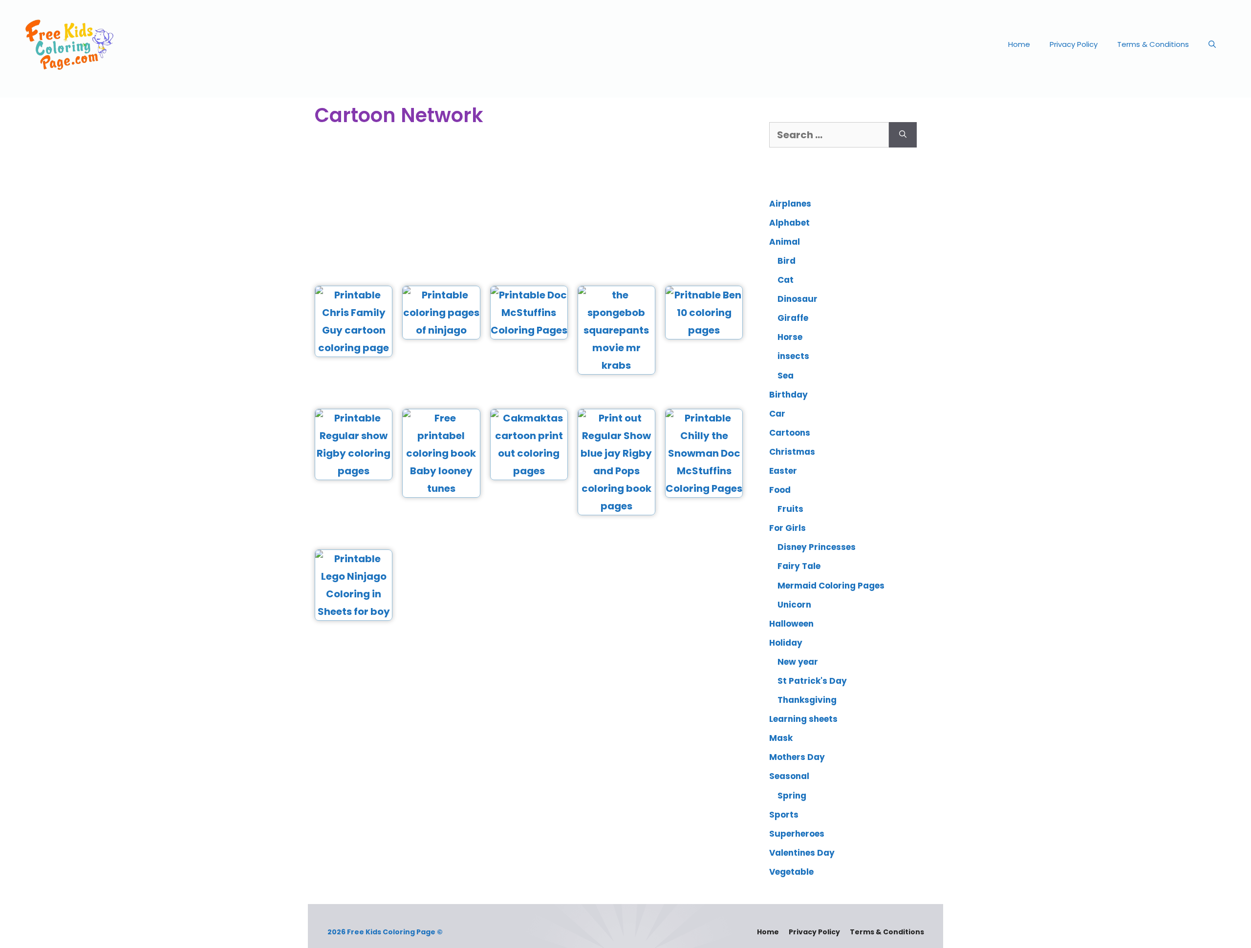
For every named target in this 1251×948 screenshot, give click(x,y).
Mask (781, 738)
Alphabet (789, 223)
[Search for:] (829, 134)
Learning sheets (803, 719)
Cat (785, 280)
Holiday (785, 643)
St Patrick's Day (812, 681)
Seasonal (789, 776)
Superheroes (796, 834)
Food (780, 490)
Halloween (791, 624)
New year (797, 662)
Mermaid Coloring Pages (830, 585)
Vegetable (791, 872)
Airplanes (790, 204)
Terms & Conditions (1153, 44)
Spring (791, 795)
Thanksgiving (807, 700)
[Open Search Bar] (1212, 44)
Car (777, 414)
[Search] (903, 134)
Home (1019, 44)
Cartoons (789, 433)
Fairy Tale (798, 566)
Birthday (788, 394)
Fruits (790, 509)
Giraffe (792, 318)
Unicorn (794, 605)
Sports (783, 815)
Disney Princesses (816, 547)
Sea (785, 375)
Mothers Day (797, 757)
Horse (789, 337)
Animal (784, 242)
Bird (786, 261)
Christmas (792, 452)
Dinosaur (797, 299)
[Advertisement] (529, 207)
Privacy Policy (1074, 44)
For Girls (787, 528)
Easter (783, 471)
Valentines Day (802, 853)
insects (793, 356)
